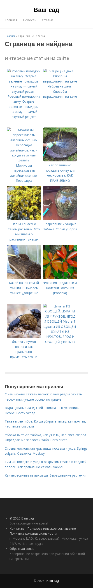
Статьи (47, 20)
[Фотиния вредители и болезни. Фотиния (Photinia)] (60, 278)
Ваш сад (46, 9)
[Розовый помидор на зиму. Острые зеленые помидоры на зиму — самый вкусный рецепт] (24, 91)
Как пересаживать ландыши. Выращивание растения (45, 475)
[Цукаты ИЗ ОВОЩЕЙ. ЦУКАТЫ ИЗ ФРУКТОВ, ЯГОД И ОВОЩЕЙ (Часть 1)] (60, 321)
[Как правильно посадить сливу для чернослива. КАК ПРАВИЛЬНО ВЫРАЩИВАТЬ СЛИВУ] (60, 160)
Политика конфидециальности (33, 533)
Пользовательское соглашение (51, 528)
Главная (11, 20)
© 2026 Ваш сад (21, 518)
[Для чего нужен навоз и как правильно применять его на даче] (24, 336)
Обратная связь (21, 548)
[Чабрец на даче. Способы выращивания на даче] (60, 81)
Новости (29, 20)
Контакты (17, 528)
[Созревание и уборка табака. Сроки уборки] (60, 219)
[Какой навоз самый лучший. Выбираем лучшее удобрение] (24, 278)
